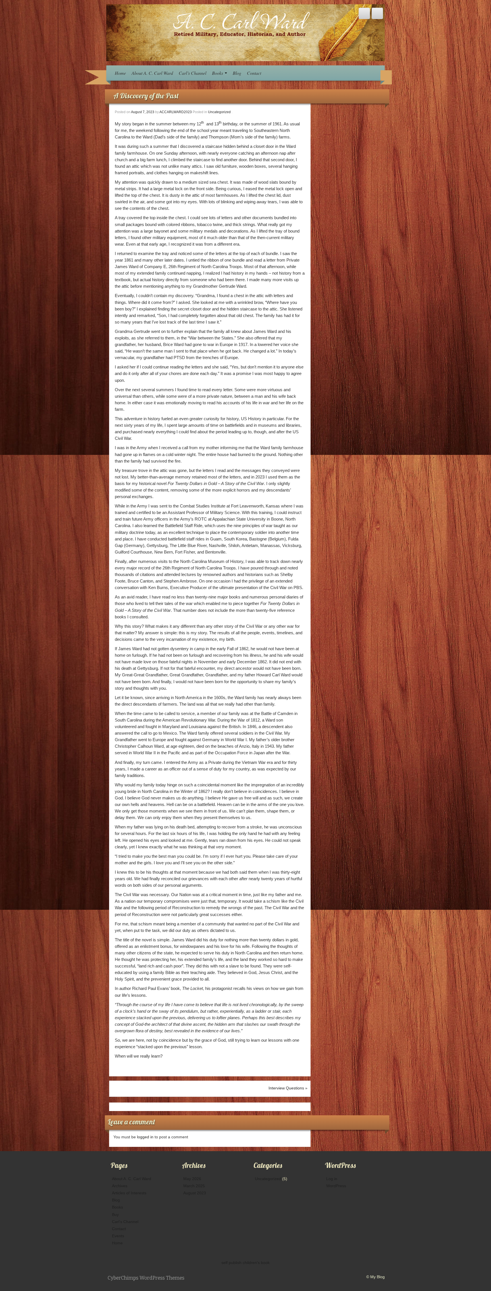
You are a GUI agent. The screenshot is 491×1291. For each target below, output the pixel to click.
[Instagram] (377, 13)
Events (118, 1236)
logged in (146, 1137)
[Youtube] (364, 13)
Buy (115, 1214)
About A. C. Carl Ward (152, 73)
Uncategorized (219, 112)
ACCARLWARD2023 (175, 112)
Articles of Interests (129, 1193)
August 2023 (194, 1193)
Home (120, 73)
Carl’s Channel (192, 73)
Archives (119, 1186)
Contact (254, 73)
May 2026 (192, 1178)
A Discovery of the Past (146, 95)
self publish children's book (245, 1262)
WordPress (336, 1186)
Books (218, 73)
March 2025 (194, 1186)
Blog (237, 73)
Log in (331, 1178)
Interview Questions (286, 1088)
